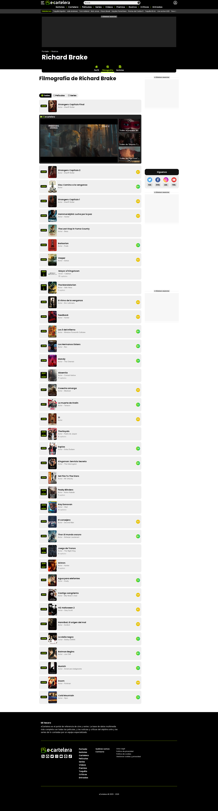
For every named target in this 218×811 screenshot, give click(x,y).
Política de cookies (123, 754)
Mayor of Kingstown (68, 271)
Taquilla (83, 771)
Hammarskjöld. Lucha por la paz (75, 214)
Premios (120, 7)
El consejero (64, 519)
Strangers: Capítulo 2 (69, 170)
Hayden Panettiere (119, 11)
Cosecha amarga (67, 388)
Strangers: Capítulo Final (71, 104)
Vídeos (109, 7)
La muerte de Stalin (68, 402)
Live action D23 (163, 11)
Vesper (61, 258)
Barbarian (63, 243)
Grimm (61, 562)
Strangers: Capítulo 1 (69, 199)
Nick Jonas (95, 11)
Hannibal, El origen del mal (72, 622)
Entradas (157, 7)
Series (98, 7)
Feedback (63, 315)
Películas (87, 7)
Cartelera (73, 7)
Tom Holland (84, 11)
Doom (61, 680)
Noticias (60, 7)
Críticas (144, 7)
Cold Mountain (66, 695)
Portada (45, 51)
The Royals (63, 431)
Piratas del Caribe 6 (135, 11)
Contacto (99, 751)
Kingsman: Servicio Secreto (72, 461)
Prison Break (105, 11)
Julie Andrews (72, 11)
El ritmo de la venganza (70, 300)
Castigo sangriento (68, 593)
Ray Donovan (65, 504)
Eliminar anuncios (109, 16)
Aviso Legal (120, 748)
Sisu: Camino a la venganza (72, 184)
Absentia (63, 372)
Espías (61, 446)
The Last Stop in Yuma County (74, 228)
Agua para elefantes (69, 578)
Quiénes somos (102, 749)
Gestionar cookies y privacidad (128, 756)
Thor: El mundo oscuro (69, 534)
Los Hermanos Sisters (69, 344)
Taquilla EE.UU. (150, 11)
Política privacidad (124, 751)
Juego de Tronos (67, 548)
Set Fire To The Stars (68, 476)
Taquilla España (59, 11)
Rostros (133, 7)
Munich (62, 666)
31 (59, 417)
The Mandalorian (67, 284)
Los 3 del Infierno (66, 329)
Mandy (61, 359)
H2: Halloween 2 (66, 607)
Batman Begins (66, 651)
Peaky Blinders (65, 489)
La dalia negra (65, 637)
